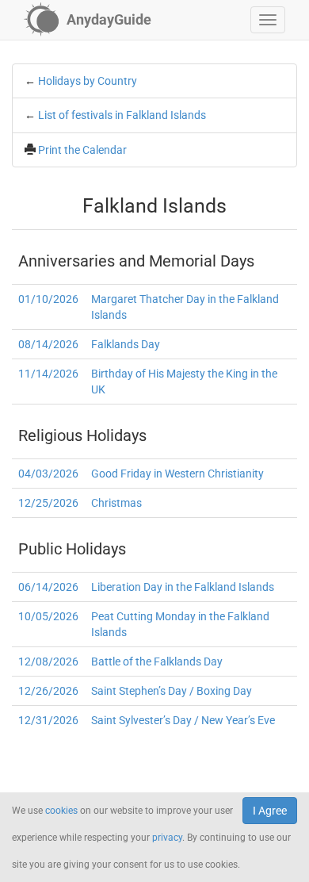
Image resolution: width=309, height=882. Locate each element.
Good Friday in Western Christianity (177, 473)
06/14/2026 (48, 587)
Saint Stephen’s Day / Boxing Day (171, 691)
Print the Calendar (82, 150)
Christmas (116, 503)
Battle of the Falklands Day (157, 661)
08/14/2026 (48, 344)
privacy (167, 837)
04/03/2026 (48, 473)
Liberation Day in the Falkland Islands (182, 587)
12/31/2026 (48, 720)
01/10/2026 (48, 299)
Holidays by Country (87, 81)
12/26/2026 (48, 691)
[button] (267, 19)
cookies (61, 810)
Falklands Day (125, 344)
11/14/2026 (48, 373)
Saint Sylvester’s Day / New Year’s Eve (183, 720)
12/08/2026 (48, 661)
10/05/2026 (48, 616)
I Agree (270, 810)
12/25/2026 (48, 503)
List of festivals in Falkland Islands (122, 115)
